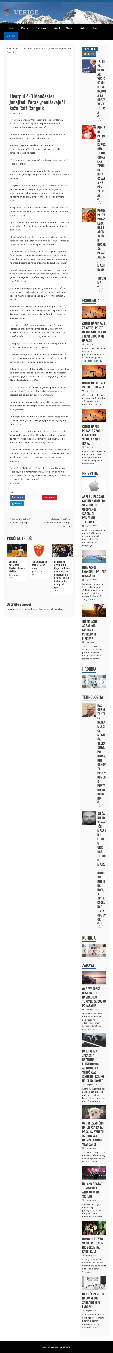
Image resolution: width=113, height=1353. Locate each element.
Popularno (90, 49)
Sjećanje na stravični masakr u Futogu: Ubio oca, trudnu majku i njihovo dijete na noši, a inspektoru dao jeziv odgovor (101, 866)
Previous (85, 681)
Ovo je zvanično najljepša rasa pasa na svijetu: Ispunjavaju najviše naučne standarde (93, 1133)
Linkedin (18, 503)
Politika (24, 28)
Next (103, 681)
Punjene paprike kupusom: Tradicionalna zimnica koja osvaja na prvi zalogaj (101, 161)
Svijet (57, 28)
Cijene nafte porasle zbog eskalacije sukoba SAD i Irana (91, 434)
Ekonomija (41, 28)
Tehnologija (92, 697)
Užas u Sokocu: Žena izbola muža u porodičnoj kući (94, 678)
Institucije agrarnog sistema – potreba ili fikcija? (90, 630)
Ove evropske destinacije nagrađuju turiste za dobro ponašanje (94, 997)
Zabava (88, 965)
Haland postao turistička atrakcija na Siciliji (92, 1189)
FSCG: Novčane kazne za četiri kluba (39, 565)
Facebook (18, 497)
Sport (96, 28)
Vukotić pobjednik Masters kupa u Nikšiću (17, 566)
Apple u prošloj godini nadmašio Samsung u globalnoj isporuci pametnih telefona (93, 509)
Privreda (90, 473)
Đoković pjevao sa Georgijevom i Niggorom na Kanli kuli (93, 1245)
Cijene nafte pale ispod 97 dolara (94, 385)
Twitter (34, 497)
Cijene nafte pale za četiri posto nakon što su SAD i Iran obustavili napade (94, 332)
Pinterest (50, 497)
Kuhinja (89, 938)
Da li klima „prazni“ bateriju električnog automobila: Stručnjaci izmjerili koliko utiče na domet (93, 1066)
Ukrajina (11, 35)
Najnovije (89, 53)
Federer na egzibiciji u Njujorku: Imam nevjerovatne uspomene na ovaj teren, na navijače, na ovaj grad (62, 573)
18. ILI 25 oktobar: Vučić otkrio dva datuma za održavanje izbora (101, 87)
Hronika (89, 669)
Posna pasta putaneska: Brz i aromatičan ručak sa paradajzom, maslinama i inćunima (101, 246)
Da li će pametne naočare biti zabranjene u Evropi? (93, 1300)
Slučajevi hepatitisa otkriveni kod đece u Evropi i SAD (56, 522)
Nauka (69, 28)
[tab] (90, 49)
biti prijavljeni (57, 609)
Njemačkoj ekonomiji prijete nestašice (94, 571)
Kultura (83, 28)
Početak (11, 28)
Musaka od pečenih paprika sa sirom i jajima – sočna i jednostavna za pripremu (94, 946)
